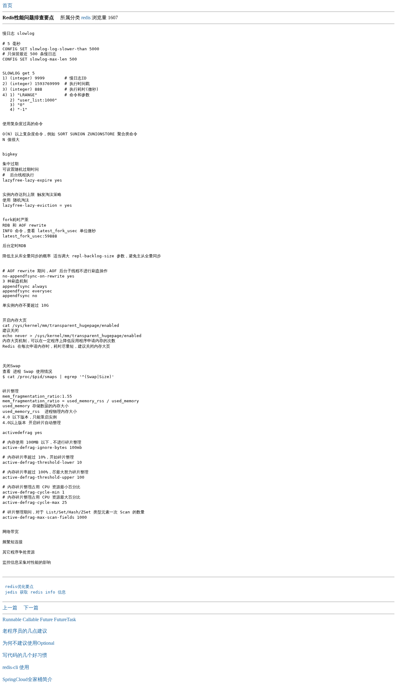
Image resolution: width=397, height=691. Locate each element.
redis (86, 17)
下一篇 (31, 607)
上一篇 (10, 607)
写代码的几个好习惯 (24, 655)
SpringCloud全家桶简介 (27, 679)
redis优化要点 (20, 586)
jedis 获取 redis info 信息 (36, 592)
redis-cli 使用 (15, 667)
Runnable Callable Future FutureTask (39, 619)
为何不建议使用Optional (28, 643)
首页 (8, 5)
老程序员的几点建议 (24, 631)
